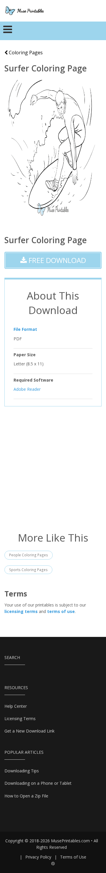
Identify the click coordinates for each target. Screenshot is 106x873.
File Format (25, 329)
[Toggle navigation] (8, 31)
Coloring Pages (25, 52)
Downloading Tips (21, 771)
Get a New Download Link (29, 731)
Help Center (15, 706)
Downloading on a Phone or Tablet (38, 783)
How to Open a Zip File (26, 796)
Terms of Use (73, 857)
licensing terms (21, 611)
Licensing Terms (20, 718)
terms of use (61, 611)
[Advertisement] (53, 468)
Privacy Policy (38, 857)
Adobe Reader (27, 389)
